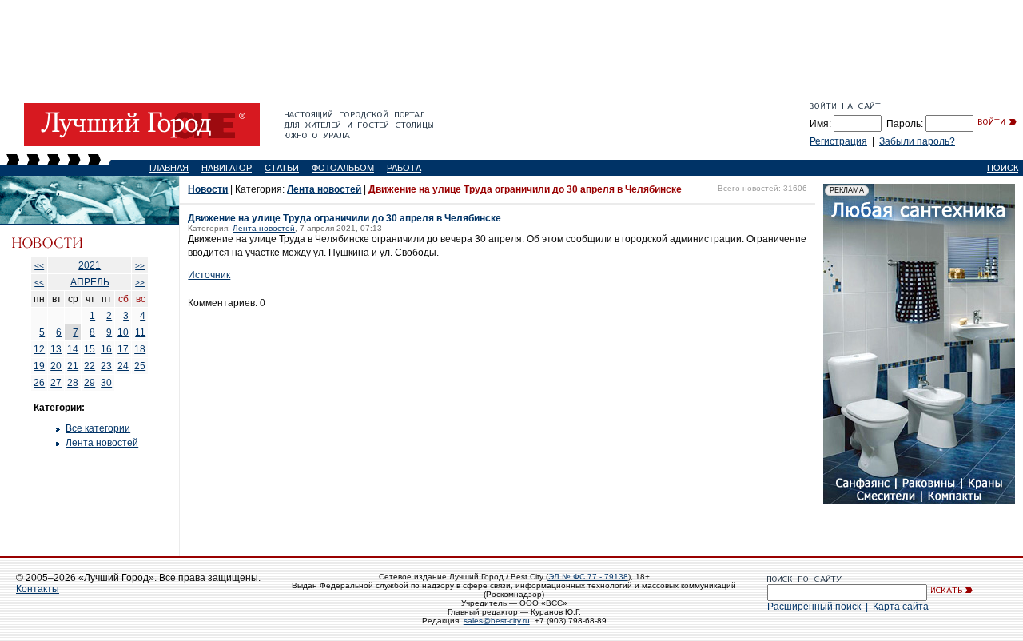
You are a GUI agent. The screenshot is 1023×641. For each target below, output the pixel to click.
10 (123, 332)
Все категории (98, 428)
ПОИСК (1002, 168)
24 (123, 366)
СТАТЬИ (282, 168)
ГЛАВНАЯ (169, 168)
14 (72, 349)
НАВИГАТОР (226, 168)
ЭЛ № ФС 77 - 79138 (588, 576)
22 (89, 366)
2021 (89, 265)
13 (56, 349)
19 (39, 366)
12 (39, 349)
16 (106, 349)
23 (106, 366)
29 (89, 382)
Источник (209, 275)
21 (72, 366)
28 (72, 382)
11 (140, 332)
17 (123, 349)
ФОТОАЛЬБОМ (343, 168)
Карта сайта (901, 606)
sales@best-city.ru (497, 620)
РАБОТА (404, 168)
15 (89, 349)
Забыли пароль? (917, 141)
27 (56, 382)
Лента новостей (102, 442)
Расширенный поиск (814, 606)
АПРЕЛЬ (89, 282)
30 (106, 382)
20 (56, 366)
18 (139, 349)
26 (39, 382)
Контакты (37, 589)
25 (139, 366)
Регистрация (838, 141)
